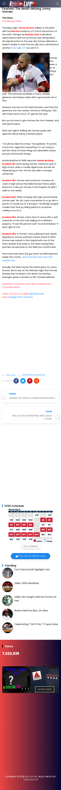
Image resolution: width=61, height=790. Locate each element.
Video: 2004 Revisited (26, 583)
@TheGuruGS (37, 293)
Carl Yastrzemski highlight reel (32, 569)
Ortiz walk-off (18, 47)
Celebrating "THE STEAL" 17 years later (36, 624)
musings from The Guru (20, 297)
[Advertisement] (30, 337)
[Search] (57, 3)
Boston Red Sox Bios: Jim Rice (31, 610)
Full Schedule (30, 546)
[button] (16, 380)
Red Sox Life (31, 776)
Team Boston (30, 779)
